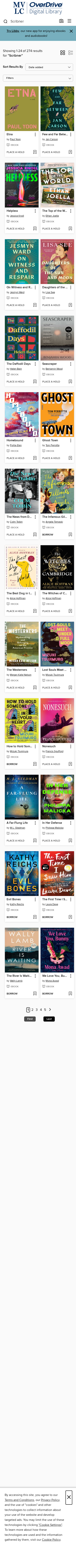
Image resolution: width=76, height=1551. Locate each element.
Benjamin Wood (54, 368)
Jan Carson (52, 139)
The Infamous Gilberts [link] (55, 517)
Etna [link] (10, 134)
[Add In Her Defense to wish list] (70, 840)
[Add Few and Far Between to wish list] (70, 152)
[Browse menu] (69, 21)
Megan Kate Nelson (20, 674)
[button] (62, 54)
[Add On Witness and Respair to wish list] (34, 305)
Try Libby (13, 31)
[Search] (5, 21)
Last (49, 1019)
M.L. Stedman (17, 827)
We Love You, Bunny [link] (55, 976)
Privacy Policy (50, 1500)
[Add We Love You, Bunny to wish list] (70, 993)
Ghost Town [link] (50, 440)
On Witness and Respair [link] (20, 287)
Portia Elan (16, 445)
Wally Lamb (16, 980)
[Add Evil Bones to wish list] (34, 917)
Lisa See (50, 292)
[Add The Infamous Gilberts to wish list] (70, 534)
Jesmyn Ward (17, 292)
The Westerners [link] (17, 670)
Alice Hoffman (18, 598)
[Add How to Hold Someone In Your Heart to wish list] (34, 764)
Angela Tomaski (54, 521)
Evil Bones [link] (14, 899)
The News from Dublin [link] (20, 517)
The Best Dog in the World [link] (20, 593)
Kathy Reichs (17, 904)
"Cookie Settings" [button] (50, 1525)
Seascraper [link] (49, 364)
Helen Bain (16, 368)
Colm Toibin (16, 521)
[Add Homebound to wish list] (34, 458)
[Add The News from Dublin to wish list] (34, 534)
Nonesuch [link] (49, 746)
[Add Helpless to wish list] (34, 228)
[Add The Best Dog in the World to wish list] (34, 611)
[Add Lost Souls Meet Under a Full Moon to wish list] (70, 687)
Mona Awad (52, 980)
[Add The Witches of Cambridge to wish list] (70, 611)
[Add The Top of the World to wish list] (70, 228)
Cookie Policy (51, 1540)
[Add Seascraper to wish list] (70, 381)
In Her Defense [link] (52, 823)
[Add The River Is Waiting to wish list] (34, 993)
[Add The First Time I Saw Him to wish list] (70, 917)
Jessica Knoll (17, 215)
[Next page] (50, 1010)
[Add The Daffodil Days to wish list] (34, 381)
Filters (10, 78)
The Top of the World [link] (55, 211)
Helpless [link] (12, 211)
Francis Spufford (54, 751)
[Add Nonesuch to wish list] (70, 764)
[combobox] (30, 21)
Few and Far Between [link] (55, 134)
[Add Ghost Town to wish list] (70, 458)
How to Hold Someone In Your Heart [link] (20, 746)
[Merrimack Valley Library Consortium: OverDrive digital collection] (38, 8)
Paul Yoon (15, 139)
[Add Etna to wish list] (34, 152)
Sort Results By (13, 67)
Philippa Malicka (55, 827)
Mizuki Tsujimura (55, 674)
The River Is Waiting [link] (20, 976)
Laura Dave (52, 904)
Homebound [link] (15, 440)
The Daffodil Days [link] (19, 364)
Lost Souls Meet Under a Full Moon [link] (55, 670)
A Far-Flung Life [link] (17, 823)
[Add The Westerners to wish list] (34, 687)
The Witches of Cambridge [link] (55, 593)
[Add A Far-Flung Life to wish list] (34, 840)
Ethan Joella (52, 215)
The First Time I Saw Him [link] (55, 899)
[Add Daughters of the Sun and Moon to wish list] (70, 305)
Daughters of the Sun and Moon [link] (55, 287)
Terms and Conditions (19, 1500)
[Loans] (61, 21)
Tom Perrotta (52, 445)
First (30, 1019)
